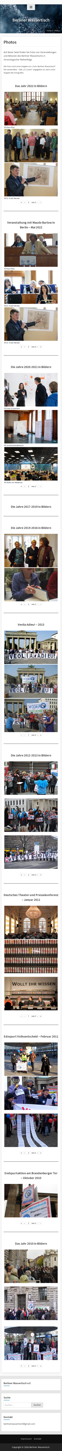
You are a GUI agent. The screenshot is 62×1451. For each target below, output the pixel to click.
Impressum (26, 1438)
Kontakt (37, 1438)
